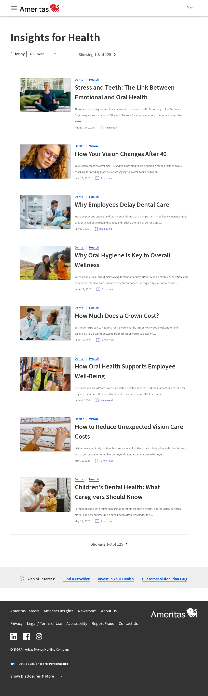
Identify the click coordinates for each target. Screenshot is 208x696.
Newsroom (87, 611)
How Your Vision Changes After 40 (121, 154)
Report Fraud (103, 624)
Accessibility (76, 624)
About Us (109, 611)
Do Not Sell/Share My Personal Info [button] (43, 664)
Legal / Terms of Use (44, 624)
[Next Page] (115, 54)
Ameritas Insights (58, 611)
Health (94, 79)
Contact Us (128, 624)
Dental (79, 79)
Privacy (16, 624)
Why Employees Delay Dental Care (122, 204)
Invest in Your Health (116, 578)
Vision (93, 146)
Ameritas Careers (24, 611)
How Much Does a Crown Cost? (117, 316)
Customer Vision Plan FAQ (164, 578)
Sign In (191, 7)
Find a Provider (76, 578)
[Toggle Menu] (14, 8)
